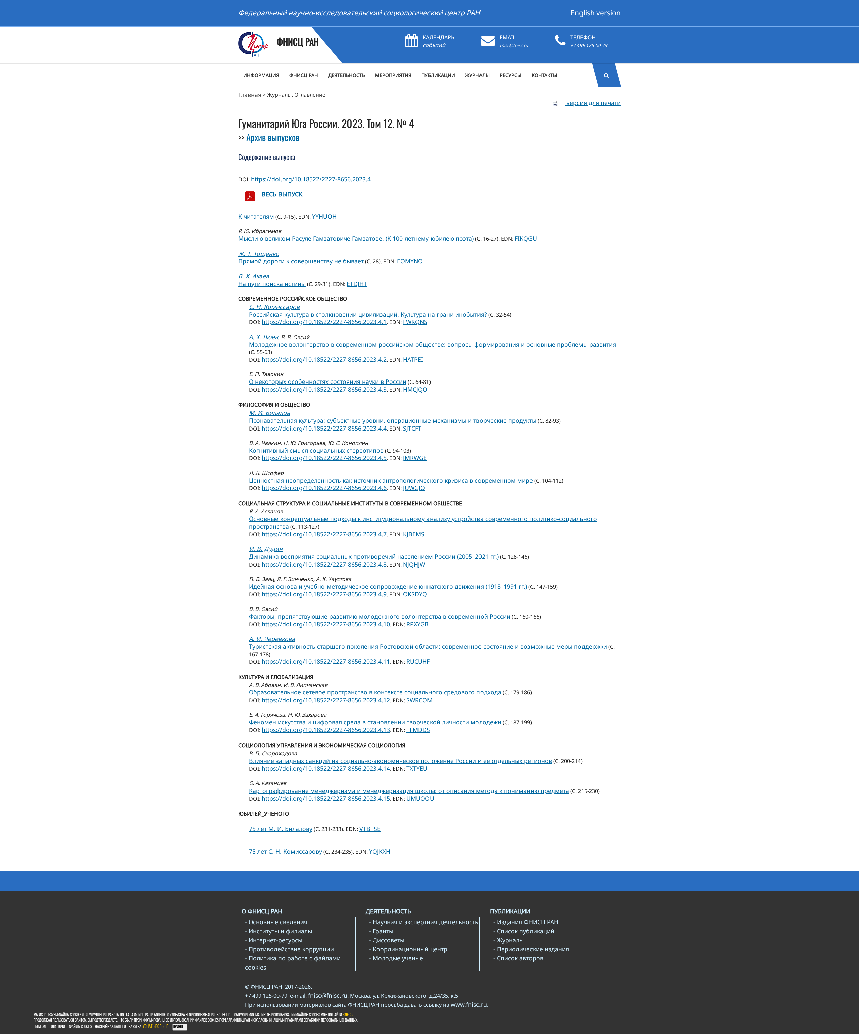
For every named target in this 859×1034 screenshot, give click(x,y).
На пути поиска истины (272, 284)
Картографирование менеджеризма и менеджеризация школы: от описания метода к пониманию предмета (409, 790)
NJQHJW (414, 564)
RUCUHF (418, 661)
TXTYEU (416, 768)
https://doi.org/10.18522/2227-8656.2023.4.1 (324, 322)
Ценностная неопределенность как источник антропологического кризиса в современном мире (391, 480)
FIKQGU (526, 238)
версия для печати (593, 103)
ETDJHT (357, 284)
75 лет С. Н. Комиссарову (285, 851)
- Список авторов (518, 958)
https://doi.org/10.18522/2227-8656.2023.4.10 (326, 624)
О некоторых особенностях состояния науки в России (327, 381)
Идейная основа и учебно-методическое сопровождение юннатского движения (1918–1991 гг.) (388, 586)
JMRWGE (415, 458)
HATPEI (413, 359)
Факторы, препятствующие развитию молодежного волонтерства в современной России (379, 616)
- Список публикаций (523, 931)
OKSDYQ (415, 594)
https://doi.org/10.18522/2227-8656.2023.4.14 (326, 768)
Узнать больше (155, 1026)
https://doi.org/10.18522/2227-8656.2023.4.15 (326, 798)
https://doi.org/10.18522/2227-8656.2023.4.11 (326, 661)
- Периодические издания (531, 949)
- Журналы (508, 940)
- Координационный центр (408, 949)
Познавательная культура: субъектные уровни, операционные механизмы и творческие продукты (392, 420)
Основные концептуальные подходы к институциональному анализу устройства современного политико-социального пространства (423, 522)
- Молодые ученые (396, 958)
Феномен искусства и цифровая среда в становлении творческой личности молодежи (375, 722)
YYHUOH (324, 216)
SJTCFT (412, 428)
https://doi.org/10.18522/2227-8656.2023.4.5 (324, 458)
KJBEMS (413, 534)
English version (596, 12)
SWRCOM (419, 700)
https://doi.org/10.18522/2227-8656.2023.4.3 (324, 389)
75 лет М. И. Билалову (280, 829)
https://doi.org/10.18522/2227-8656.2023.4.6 (324, 488)
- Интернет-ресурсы (273, 940)
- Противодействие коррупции (289, 949)
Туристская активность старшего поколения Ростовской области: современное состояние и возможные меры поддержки (428, 646)
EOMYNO (410, 261)
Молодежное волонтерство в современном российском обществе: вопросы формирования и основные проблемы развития (432, 344)
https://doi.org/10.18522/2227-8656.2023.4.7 (324, 534)
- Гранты (381, 931)
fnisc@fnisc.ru (514, 45)
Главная (249, 95)
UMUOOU (420, 798)
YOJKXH (379, 851)
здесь (348, 1015)
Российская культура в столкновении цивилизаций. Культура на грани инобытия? (368, 314)
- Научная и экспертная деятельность (423, 922)
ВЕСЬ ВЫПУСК (282, 194)
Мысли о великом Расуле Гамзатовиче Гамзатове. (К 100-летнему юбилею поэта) (356, 238)
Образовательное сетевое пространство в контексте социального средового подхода (375, 692)
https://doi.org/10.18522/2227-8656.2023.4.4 (324, 428)
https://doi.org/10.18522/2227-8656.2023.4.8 (324, 564)
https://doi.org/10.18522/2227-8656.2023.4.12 (326, 700)
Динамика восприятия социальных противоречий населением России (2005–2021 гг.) (374, 556)
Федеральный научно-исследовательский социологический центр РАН (359, 12)
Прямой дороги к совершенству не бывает (301, 261)
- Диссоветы (386, 940)
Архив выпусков (272, 137)
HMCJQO (415, 389)
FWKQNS (415, 322)
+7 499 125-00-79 (588, 45)
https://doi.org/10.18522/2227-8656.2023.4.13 (326, 730)
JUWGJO (414, 488)
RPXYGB (417, 624)
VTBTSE (370, 829)
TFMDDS (418, 730)
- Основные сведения (276, 922)
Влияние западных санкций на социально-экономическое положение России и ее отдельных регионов (400, 761)
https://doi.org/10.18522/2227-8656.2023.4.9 (324, 594)
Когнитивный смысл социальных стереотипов (316, 450)
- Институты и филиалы (278, 931)
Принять (179, 1026)
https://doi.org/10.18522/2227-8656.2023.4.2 (324, 359)
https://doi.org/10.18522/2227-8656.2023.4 (311, 179)
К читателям (256, 216)
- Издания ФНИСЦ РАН (525, 922)
